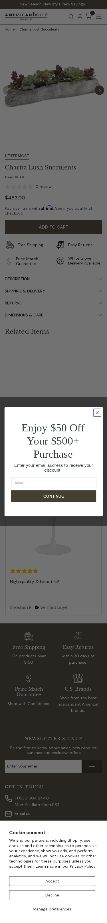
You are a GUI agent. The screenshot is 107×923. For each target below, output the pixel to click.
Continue (53, 496)
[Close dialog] (97, 412)
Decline (52, 895)
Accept (52, 881)
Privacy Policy (83, 866)
